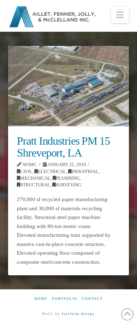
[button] (120, 15)
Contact (92, 299)
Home (40, 299)
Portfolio (64, 299)
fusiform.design (78, 314)
